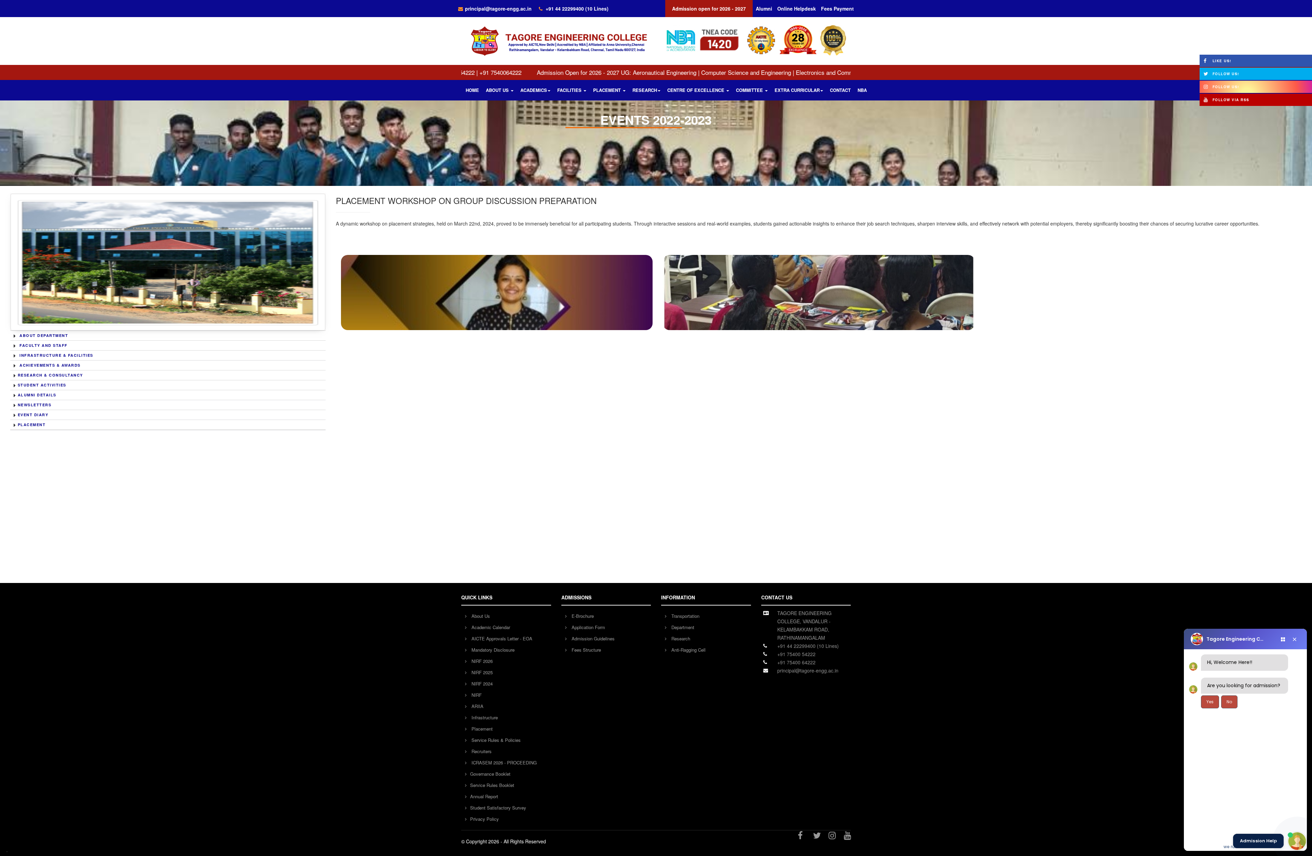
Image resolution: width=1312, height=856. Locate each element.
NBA (862, 90)
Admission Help (1258, 841)
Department (682, 627)
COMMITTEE (750, 90)
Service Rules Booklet (492, 785)
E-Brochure (582, 616)
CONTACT (840, 90)
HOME (472, 90)
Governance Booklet (490, 774)
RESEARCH (644, 90)
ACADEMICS (533, 90)
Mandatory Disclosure (492, 650)
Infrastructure (484, 717)
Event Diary (33, 414)
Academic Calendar (490, 627)
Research (680, 638)
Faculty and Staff (43, 345)
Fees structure (585, 650)
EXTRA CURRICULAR (797, 90)
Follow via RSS (1231, 99)
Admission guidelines (592, 638)
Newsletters (35, 404)
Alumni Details (37, 394)
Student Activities (42, 385)
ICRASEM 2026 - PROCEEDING (503, 762)
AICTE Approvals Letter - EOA (501, 638)
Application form (587, 627)
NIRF (476, 695)
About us (480, 616)
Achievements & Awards (50, 365)
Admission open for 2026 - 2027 (709, 8)
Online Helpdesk (796, 8)
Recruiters (481, 751)
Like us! (1222, 60)
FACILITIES (570, 90)
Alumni (764, 8)
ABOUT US (498, 90)
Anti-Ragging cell (688, 650)
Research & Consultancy (50, 375)
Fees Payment (837, 8)
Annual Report (484, 796)
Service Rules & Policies (495, 740)
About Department (43, 335)
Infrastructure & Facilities (56, 355)
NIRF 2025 (481, 672)
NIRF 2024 (481, 683)
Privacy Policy (484, 819)
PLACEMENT (607, 90)
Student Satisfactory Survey (498, 807)
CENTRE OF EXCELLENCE (696, 90)
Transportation (684, 616)
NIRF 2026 (481, 661)
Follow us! (1226, 73)
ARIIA (476, 706)
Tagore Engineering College (1236, 639)
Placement (32, 424)
